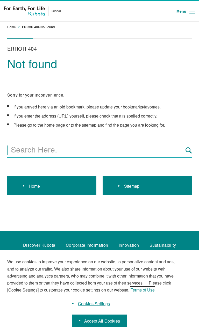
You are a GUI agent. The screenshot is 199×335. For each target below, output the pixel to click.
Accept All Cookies (102, 321)
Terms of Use (143, 290)
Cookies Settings (94, 304)
